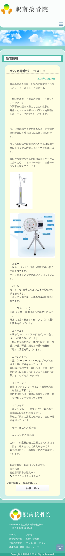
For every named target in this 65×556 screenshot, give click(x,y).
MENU (61, 24)
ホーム (12, 534)
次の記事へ (29, 483)
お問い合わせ (32, 539)
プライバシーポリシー (37, 543)
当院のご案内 (15, 543)
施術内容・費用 (16, 547)
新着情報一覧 (15, 539)
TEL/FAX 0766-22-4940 (20, 528)
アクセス (30, 534)
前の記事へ (14, 483)
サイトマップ (32, 547)
